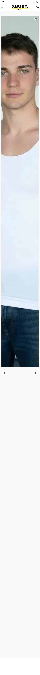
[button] (8, 384)
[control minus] (12, 467)
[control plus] (28, 467)
